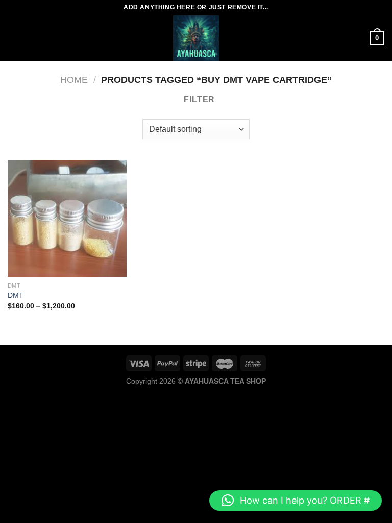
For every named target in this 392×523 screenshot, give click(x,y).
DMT (15, 295)
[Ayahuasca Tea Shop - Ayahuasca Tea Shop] (196, 38)
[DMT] (67, 218)
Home (74, 79)
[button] (295, 500)
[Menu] (14, 38)
